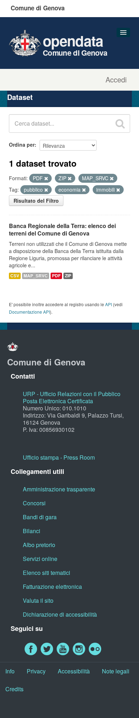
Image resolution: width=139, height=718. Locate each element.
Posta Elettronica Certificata (58, 401)
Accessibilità (74, 671)
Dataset (20, 97)
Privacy (36, 671)
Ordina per (22, 144)
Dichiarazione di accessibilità (60, 614)
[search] (120, 123)
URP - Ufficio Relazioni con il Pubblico (71, 394)
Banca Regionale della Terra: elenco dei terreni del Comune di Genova (62, 229)
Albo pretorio (39, 545)
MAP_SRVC (36, 276)
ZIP (68, 276)
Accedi (116, 80)
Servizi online (40, 559)
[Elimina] (46, 178)
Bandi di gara (40, 517)
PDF (56, 276)
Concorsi (34, 503)
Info (10, 671)
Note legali (115, 671)
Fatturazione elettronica (52, 586)
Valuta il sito (38, 600)
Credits (14, 689)
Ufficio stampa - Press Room (59, 457)
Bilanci (31, 531)
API (108, 304)
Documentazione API (29, 312)
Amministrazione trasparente (59, 489)
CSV (14, 276)
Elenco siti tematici (46, 572)
